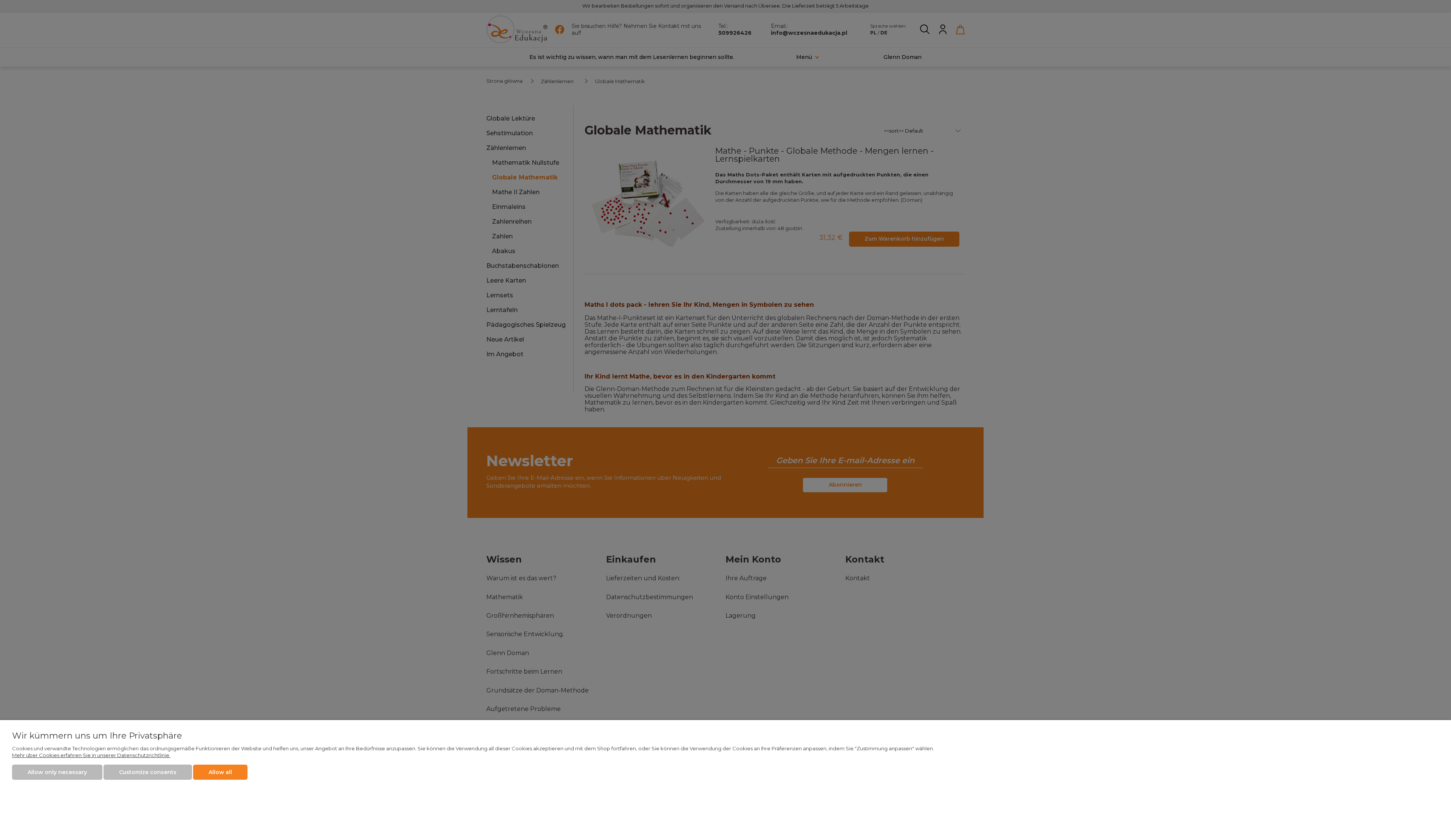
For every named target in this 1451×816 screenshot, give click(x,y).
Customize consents (147, 772)
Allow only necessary (57, 772)
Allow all (220, 772)
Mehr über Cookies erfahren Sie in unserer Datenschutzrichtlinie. (91, 755)
